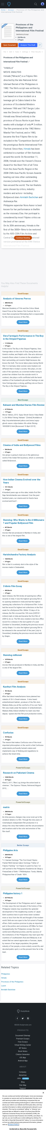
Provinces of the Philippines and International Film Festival (30, 27)
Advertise (23, 1075)
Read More (23, 322)
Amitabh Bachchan (29, 197)
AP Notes (23, 1048)
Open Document (9, 45)
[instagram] (28, 1020)
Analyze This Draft (28, 45)
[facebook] (18, 1020)
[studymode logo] (16, 4)
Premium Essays (22, 1039)
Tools (17, 52)
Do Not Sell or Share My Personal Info (23, 1129)
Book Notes (22, 1051)
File (4, 52)
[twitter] (23, 1020)
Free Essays (23, 1042)
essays (11, 10)
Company (22, 1072)
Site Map (22, 1085)
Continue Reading (23, 238)
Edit (10, 52)
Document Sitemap (22, 1035)
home (3, 10)
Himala (27, 148)
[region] (23, 1111)
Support (23, 1088)
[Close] (43, 1092)
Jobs (19, 1078)
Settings (25, 52)
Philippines (5, 974)
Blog (23, 1082)
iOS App (23, 1057)
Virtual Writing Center (23, 1045)
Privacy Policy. (13, 1124)
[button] (2, 3)
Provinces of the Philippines (12, 982)
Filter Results (36, 52)
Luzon (3, 986)
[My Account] (43, 4)
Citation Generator (23, 1054)
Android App (23, 1061)
